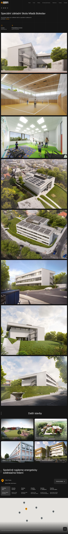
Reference (55, 2)
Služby (38, 2)
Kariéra (60, 2)
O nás (34, 2)
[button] (26, 509)
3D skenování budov (46, 2)
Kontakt (65, 2)
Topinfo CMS (25, 530)
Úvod (29, 2)
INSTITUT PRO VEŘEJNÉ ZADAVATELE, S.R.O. (35, 530)
